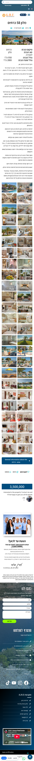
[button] (29, 15)
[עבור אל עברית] (28, 8)
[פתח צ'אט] (30, 757)
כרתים (27, 28)
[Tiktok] (8, 683)
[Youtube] (14, 683)
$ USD (10, 758)
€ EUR (4, 758)
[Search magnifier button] (3, 2)
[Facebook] (26, 683)
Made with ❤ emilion (8, 752)
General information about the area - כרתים (16, 460)
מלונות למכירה (17, 28)
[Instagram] (20, 683)
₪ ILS (15, 758)
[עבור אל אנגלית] (31, 8)
